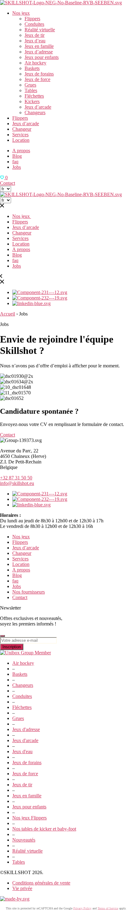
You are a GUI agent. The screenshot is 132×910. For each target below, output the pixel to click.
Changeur (21, 129)
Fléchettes (34, 96)
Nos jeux (21, 13)
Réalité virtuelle (40, 29)
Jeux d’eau (35, 40)
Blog (17, 156)
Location (20, 140)
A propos (21, 150)
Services (20, 134)
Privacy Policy (82, 908)
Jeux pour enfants (42, 57)
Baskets (32, 68)
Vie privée (22, 888)
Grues (30, 84)
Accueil (7, 313)
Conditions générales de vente (41, 882)
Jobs (16, 167)
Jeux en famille (39, 46)
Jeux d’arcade (38, 107)
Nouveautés (23, 839)
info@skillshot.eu (17, 483)
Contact (7, 183)
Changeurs (35, 112)
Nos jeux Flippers (29, 817)
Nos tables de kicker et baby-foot (44, 828)
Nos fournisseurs (28, 591)
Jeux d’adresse (39, 51)
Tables (31, 90)
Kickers (32, 101)
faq (15, 161)
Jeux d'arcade (25, 740)
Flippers (32, 18)
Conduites (34, 24)
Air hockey (35, 62)
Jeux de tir (35, 35)
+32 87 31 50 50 (16, 477)
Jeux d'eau (22, 751)
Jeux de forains (39, 73)
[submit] (2, 636)
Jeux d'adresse (26, 729)
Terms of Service (108, 908)
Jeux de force (37, 79)
